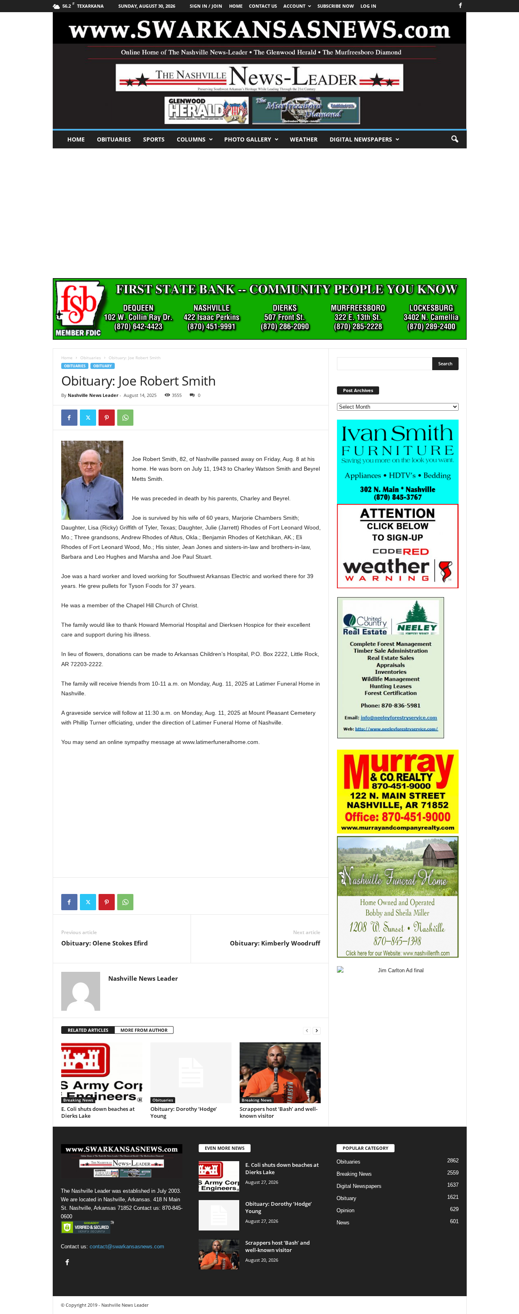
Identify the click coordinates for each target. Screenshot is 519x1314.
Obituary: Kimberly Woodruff (275, 943)
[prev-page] (307, 1030)
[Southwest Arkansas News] (260, 70)
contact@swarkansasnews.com (127, 1246)
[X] (88, 417)
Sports (154, 139)
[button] (454, 139)
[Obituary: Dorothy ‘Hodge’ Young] (191, 1072)
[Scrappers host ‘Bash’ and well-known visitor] (280, 1072)
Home (76, 139)
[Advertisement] (259, 209)
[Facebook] (460, 6)
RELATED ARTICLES (88, 1030)
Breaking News (78, 1100)
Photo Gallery (247, 139)
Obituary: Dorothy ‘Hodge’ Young (183, 1112)
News (343, 1223)
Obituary (102, 366)
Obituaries (114, 139)
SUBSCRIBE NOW (335, 6)
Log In (368, 6)
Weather (303, 139)
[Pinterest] (107, 417)
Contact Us (263, 6)
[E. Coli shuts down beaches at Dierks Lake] (101, 1072)
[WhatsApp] (125, 417)
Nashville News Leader (93, 395)
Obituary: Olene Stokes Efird (104, 943)
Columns (191, 139)
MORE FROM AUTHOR (143, 1030)
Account (294, 6)
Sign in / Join (206, 6)
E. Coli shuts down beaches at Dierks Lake (98, 1112)
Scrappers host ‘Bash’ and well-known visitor (278, 1112)
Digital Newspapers (361, 139)
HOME (235, 6)
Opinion (345, 1210)
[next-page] (317, 1030)
